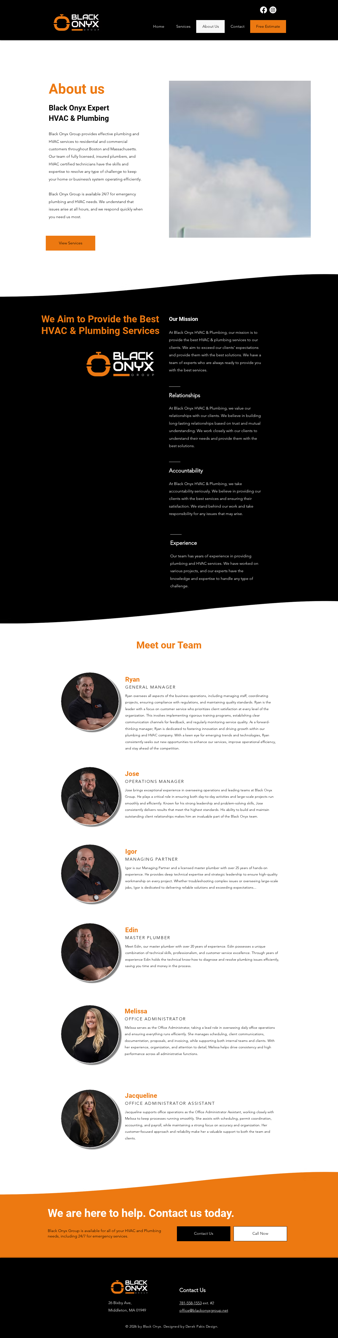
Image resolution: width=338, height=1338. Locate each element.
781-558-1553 (190, 1303)
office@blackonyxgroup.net (203, 1310)
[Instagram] (272, 9)
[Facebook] (263, 9)
